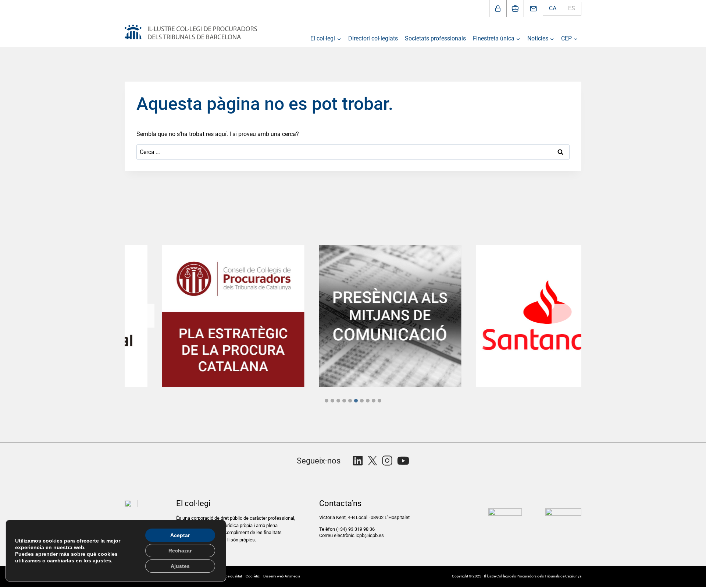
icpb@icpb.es (370, 535)
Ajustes (180, 566)
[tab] (326, 400)
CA (552, 8)
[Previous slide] (142, 316)
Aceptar (180, 535)
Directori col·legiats (373, 38)
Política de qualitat (227, 576)
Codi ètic (253, 576)
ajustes (102, 560)
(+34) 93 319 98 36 (356, 529)
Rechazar (180, 551)
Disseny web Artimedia (281, 576)
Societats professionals (435, 38)
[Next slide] (563, 316)
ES (571, 8)
